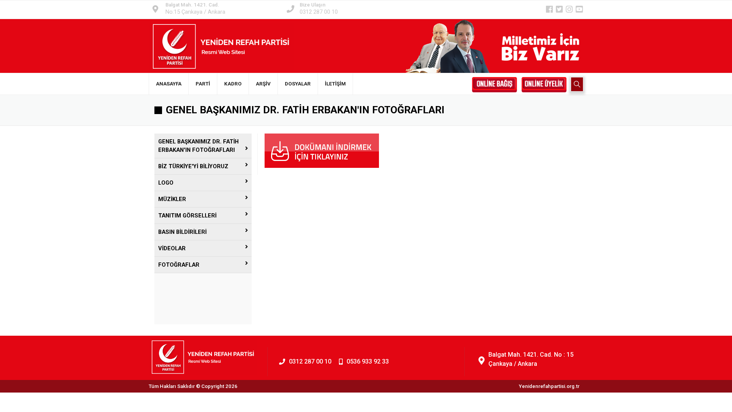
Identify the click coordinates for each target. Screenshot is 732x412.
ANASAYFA (168, 84)
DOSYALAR (298, 84)
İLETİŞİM (335, 84)
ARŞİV (263, 84)
